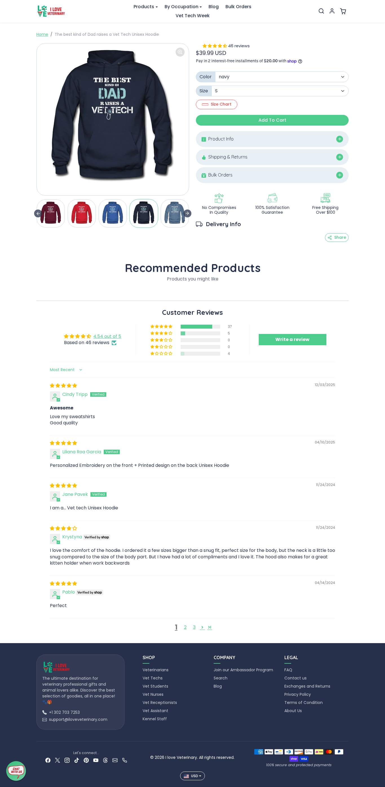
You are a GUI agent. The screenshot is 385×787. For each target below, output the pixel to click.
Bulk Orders (238, 6)
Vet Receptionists (160, 702)
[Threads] (105, 760)
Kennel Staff (155, 719)
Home (42, 34)
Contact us (295, 678)
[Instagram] (67, 760)
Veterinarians (156, 670)
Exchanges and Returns (307, 686)
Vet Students (155, 686)
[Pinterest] (86, 760)
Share (340, 237)
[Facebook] (48, 760)
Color (206, 76)
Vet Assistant (155, 711)
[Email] (115, 760)
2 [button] (185, 627)
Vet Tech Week (193, 15)
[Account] (332, 11)
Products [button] (144, 6)
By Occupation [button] (181, 6)
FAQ (288, 670)
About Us (293, 711)
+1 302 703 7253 (64, 712)
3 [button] (194, 627)
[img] (63, 385)
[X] (57, 760)
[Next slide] (187, 213)
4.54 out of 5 (107, 336)
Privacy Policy (297, 694)
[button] (321, 11)
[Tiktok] (76, 760)
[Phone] (124, 760)
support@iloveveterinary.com (78, 719)
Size (204, 91)
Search (220, 678)
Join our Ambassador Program (243, 670)
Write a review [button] (292, 339)
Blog (214, 6)
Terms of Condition (303, 702)
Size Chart (221, 104)
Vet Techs (153, 678)
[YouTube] (96, 760)
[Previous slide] (38, 213)
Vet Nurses (153, 694)
